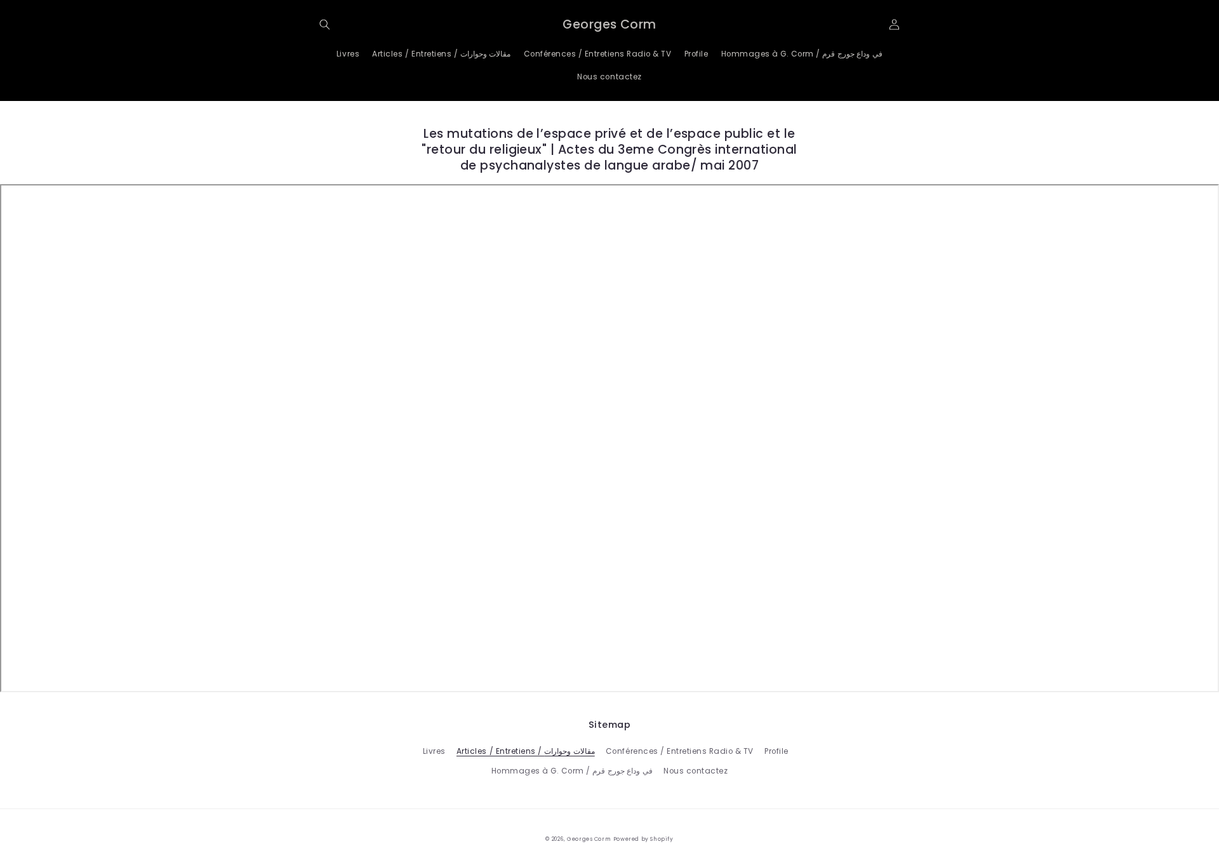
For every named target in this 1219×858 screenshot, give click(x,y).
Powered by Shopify (643, 839)
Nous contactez (695, 771)
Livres (434, 751)
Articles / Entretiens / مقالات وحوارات (525, 751)
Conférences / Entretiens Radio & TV (680, 751)
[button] (324, 24)
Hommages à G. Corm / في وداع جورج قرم (572, 771)
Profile (776, 751)
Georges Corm (589, 839)
